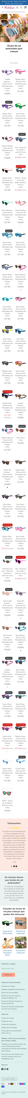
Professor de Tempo (8, 986)
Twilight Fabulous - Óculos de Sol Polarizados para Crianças (7, 83)
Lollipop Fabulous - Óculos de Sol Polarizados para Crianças (7, 674)
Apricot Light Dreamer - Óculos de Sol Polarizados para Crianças (7, 605)
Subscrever (8, 975)
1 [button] (11, 866)
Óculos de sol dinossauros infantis (7, 952)
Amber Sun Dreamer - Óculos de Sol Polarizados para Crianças (7, 474)
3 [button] (16, 866)
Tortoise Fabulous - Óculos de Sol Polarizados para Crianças (20, 407)
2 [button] (14, 866)
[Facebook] (2, 1069)
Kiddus (15, 1092)
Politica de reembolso (8, 1024)
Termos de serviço (7, 1018)
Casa (2, 12)
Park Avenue (21, 438)
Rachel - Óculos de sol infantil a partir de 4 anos (7, 803)
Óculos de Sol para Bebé (9, 993)
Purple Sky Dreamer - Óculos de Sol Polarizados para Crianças (20, 605)
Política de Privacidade (9, 1028)
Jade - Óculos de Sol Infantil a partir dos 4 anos (20, 571)
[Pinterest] (7, 1069)
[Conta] (21, 7)
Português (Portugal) (9, 1079)
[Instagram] (5, 1069)
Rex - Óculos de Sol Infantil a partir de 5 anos (20, 150)
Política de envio (7, 1021)
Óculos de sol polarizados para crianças (15, 12)
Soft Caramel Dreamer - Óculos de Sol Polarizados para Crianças (7, 639)
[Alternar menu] (2, 7)
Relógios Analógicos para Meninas (13, 989)
